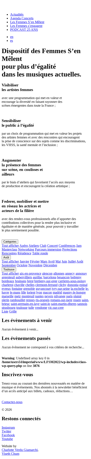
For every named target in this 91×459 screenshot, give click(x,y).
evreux (6, 288)
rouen (77, 300)
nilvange (59, 296)
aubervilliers (24, 277)
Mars (43, 261)
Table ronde (40, 253)
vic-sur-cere (56, 307)
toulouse (22, 307)
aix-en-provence (30, 273)
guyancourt (43, 288)
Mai (58, 261)
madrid (57, 292)
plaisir (77, 296)
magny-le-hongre (74, 292)
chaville (19, 285)
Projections (69, 249)
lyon (39, 292)
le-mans (15, 292)
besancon (63, 277)
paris (69, 296)
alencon (47, 273)
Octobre (22, 265)
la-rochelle (78, 288)
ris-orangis (43, 300)
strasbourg (8, 307)
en (11, 37)
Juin (64, 261)
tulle (31, 307)
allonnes (58, 273)
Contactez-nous (12, 402)
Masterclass (9, 249)
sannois (82, 304)
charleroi (7, 285)
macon (47, 292)
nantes (39, 296)
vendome (41, 307)
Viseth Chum (10, 453)
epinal (83, 285)
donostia (73, 285)
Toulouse (8, 269)
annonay (81, 273)
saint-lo (45, 304)
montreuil (28, 296)
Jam (78, 245)
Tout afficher (10, 245)
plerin (5, 300)
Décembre (50, 265)
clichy (62, 285)
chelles (29, 285)
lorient (31, 292)
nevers (48, 296)
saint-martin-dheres (63, 304)
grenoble (29, 288)
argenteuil (8, 277)
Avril (51, 261)
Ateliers (34, 245)
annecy (70, 273)
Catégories (10, 241)
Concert (52, 245)
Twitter (6, 431)
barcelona (49, 277)
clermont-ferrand (46, 285)
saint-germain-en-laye (25, 304)
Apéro (23, 245)
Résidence (24, 253)
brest (30, 281)
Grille (13, 311)
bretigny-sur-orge (45, 281)
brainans (20, 281)
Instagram (8, 427)
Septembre (9, 265)
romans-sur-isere (61, 300)
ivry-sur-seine (61, 288)
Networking (26, 249)
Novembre (35, 265)
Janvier (24, 261)
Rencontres (9, 253)
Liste (5, 311)
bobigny (75, 277)
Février (35, 261)
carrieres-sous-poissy (72, 281)
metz (17, 296)
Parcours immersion (48, 249)
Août (6, 257)
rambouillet (17, 300)
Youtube (7, 439)
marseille (8, 296)
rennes (30, 300)
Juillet (72, 261)
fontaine (17, 288)
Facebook (8, 435)
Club (43, 245)
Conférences (67, 245)
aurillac (38, 277)
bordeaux (8, 281)
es (11, 40)
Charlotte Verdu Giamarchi (20, 450)
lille (23, 292)
